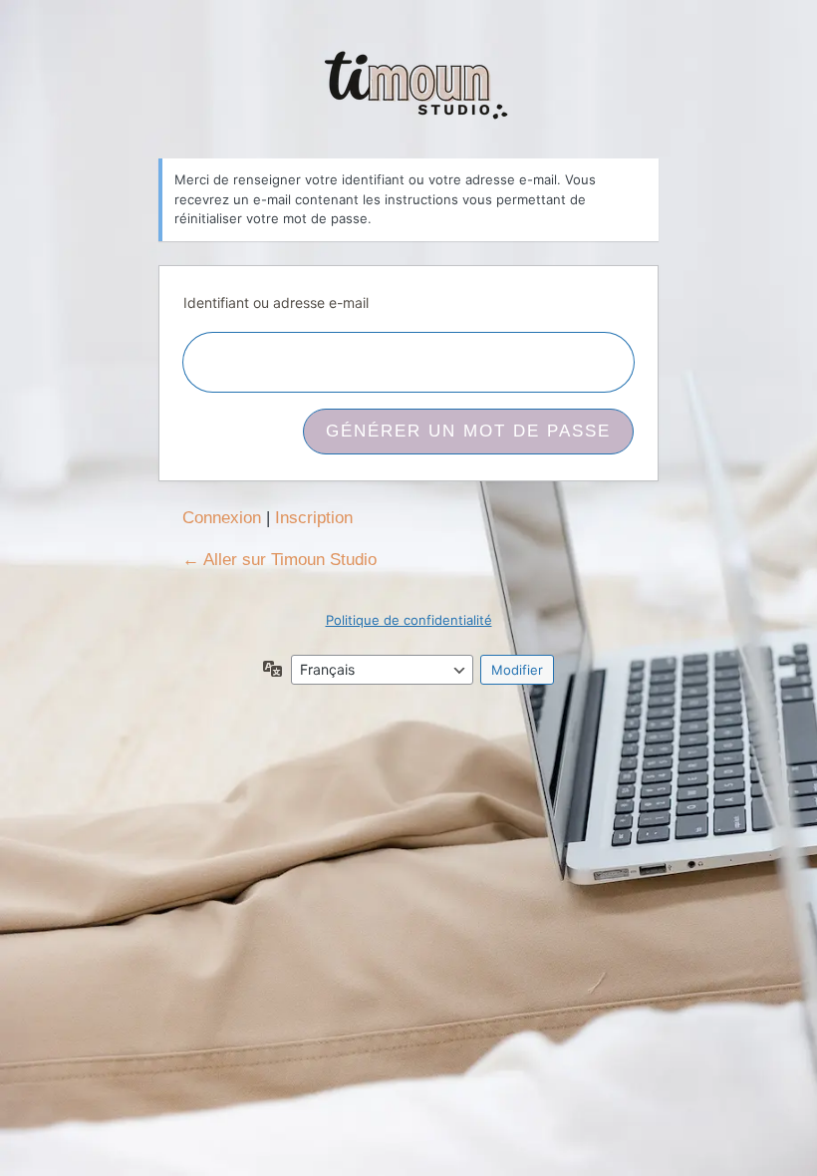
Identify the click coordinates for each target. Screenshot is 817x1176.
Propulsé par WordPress (408, 87)
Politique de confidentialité (409, 620)
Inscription (314, 517)
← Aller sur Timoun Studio (279, 559)
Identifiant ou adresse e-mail (276, 302)
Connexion (221, 517)
